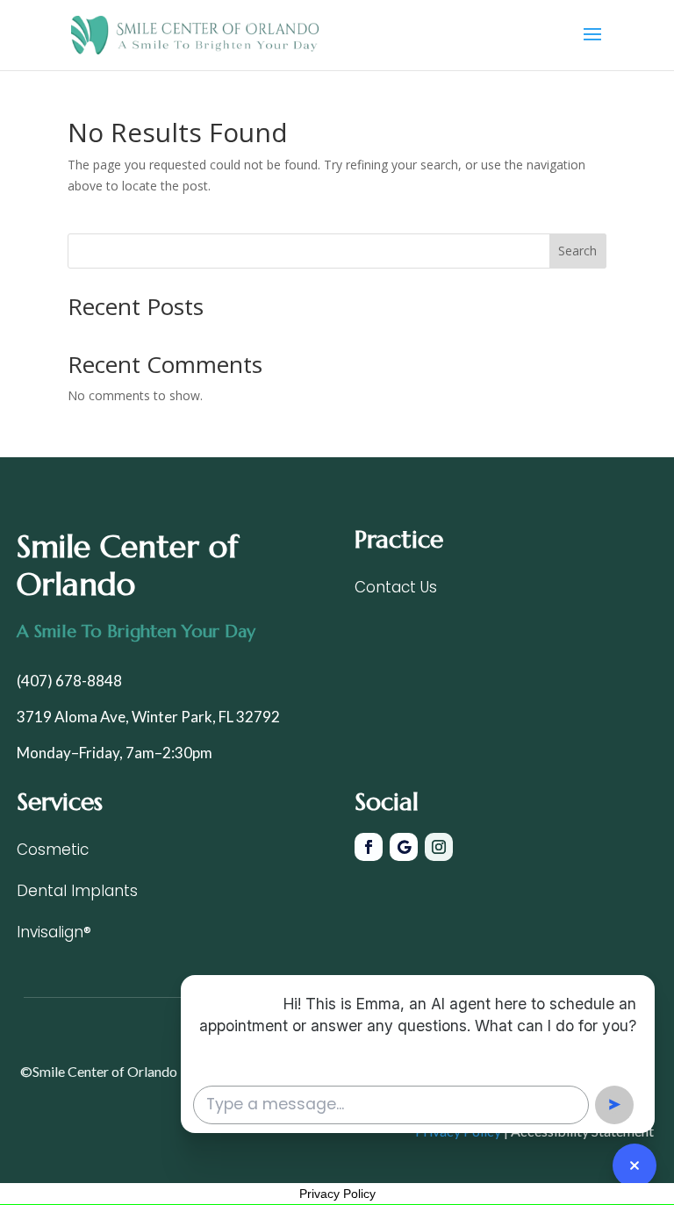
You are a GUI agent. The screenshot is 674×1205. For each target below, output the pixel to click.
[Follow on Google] (404, 847)
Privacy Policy (337, 1194)
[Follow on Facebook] (369, 847)
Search (577, 250)
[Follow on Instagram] (439, 847)
